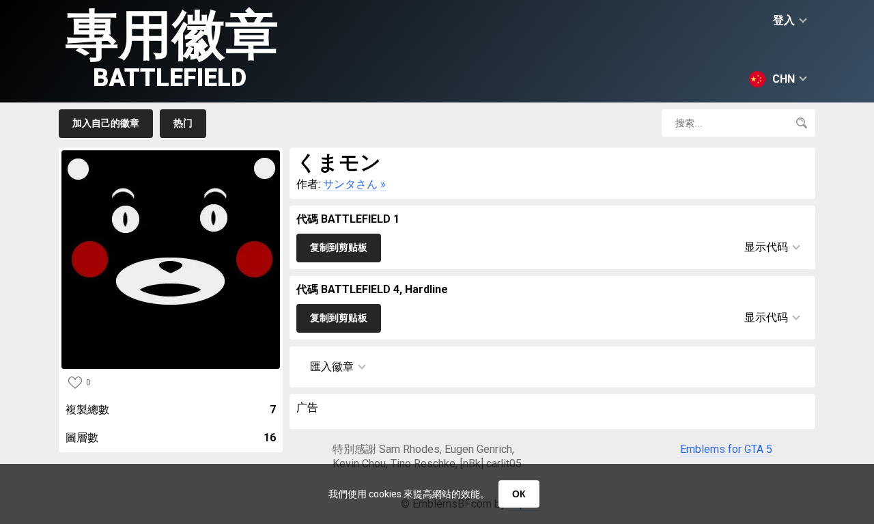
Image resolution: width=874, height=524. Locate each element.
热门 (183, 123)
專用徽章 (172, 48)
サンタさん (350, 184)
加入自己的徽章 (105, 123)
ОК (519, 493)
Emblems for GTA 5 (726, 449)
